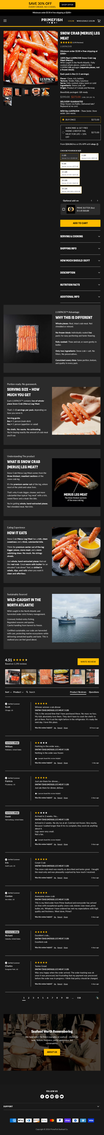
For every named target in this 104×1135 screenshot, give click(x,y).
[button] (80, 42)
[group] (19, 659)
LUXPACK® (66, 46)
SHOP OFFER (67, 5)
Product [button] (17, 692)
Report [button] (59, 728)
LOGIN (71, 21)
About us (52, 1052)
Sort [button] (7, 692)
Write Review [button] (88, 661)
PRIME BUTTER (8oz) (86, 208)
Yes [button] (55, 728)
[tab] (78, 692)
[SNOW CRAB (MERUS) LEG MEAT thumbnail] (7, 92)
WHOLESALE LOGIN (86, 21)
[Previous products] (92, 200)
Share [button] (66, 728)
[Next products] (97, 200)
